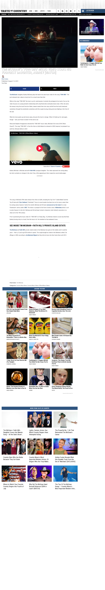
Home (30, 11)
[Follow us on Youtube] (71, 11)
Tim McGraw (13, 94)
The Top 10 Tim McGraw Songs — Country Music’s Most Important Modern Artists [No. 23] (65, 486)
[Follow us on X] (79, 11)
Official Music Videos (44, 285)
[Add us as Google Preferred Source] (62, 11)
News (36, 11)
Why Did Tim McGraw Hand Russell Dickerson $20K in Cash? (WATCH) (38, 486)
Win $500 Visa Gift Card (52, 14)
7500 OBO (63, 94)
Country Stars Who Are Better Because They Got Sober (13, 458)
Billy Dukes (5, 79)
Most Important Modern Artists (16, 14)
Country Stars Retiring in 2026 (35, 14)
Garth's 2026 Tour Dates (85, 14)
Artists (42, 11)
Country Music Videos (33, 285)
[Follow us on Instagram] (67, 11)
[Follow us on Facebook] (75, 11)
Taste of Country (56, 166)
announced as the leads (54, 205)
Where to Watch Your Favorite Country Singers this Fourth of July (13, 486)
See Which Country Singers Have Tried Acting (90, 32)
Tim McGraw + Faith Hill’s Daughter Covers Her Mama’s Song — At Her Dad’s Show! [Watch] (13, 432)
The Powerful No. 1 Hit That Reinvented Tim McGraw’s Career (64, 432)
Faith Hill (32, 170)
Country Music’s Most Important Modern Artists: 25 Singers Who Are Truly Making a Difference (39, 459)
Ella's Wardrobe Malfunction (68, 14)
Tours (49, 11)
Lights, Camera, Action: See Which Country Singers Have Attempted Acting (38, 432)
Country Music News (21, 285)
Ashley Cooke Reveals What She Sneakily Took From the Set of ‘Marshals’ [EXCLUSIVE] (65, 459)
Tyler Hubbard (23, 202)
